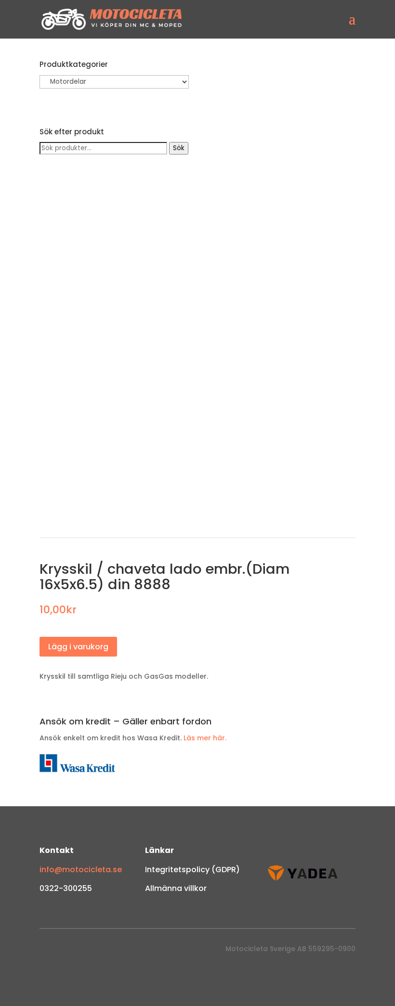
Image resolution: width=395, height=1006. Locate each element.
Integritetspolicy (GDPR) (192, 869)
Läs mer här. (205, 738)
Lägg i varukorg (78, 646)
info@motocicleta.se (81, 869)
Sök (178, 148)
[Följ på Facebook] (47, 951)
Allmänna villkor (176, 888)
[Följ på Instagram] (66, 951)
